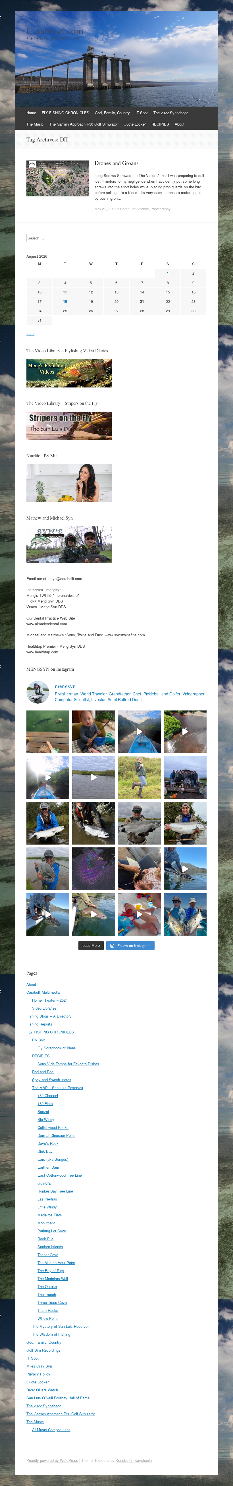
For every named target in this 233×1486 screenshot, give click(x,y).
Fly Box (38, 1040)
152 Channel (48, 1095)
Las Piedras (47, 1199)
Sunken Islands (50, 1246)
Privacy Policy (38, 1374)
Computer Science (134, 208)
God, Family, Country (112, 112)
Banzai (43, 1111)
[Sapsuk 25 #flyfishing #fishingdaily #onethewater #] (47, 823)
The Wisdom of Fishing (51, 1334)
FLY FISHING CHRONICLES (65, 112)
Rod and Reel (43, 1071)
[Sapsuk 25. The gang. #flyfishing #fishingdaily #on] (185, 777)
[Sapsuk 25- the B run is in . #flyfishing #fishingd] (47, 868)
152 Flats (45, 1103)
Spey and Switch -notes (51, 1079)
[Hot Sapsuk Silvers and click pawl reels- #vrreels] (93, 777)
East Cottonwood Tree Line (60, 1175)
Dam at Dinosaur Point (56, 1135)
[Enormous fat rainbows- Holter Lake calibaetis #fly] (185, 868)
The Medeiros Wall (53, 1278)
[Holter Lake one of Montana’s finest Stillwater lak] (47, 914)
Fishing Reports (39, 1024)
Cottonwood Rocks (53, 1127)
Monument (46, 1223)
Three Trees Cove (52, 1302)
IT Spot (142, 112)
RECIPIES (160, 124)
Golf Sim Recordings (43, 1350)
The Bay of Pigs (51, 1270)
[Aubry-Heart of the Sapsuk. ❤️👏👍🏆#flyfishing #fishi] (139, 777)
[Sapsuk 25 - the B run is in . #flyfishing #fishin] (139, 823)
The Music (35, 124)
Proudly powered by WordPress (52, 1460)
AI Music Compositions (51, 1429)
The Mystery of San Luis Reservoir (61, 1326)
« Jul (30, 333)
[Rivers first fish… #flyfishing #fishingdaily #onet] (139, 914)
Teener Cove (48, 1254)
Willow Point (48, 1318)
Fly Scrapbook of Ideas (57, 1048)
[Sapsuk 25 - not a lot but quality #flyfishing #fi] (93, 823)
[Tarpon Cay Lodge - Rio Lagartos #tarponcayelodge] (139, 731)
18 (65, 301)
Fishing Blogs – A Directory (49, 1016)
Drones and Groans (117, 163)
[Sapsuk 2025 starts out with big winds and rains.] (93, 868)
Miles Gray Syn (39, 1366)
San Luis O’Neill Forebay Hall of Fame (58, 1397)
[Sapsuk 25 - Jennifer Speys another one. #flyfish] (185, 823)
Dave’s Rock (48, 1143)
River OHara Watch (42, 1390)
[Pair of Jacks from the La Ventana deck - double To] (185, 914)
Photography (160, 208)
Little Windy (47, 1207)
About (179, 124)
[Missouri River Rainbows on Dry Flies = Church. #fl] (93, 914)
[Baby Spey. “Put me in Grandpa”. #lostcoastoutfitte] (93, 731)
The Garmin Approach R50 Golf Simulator (83, 124)
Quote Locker (135, 124)
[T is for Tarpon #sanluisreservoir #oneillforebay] (47, 731)
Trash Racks (48, 1310)
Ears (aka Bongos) (53, 1159)
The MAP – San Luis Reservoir (57, 1087)
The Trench (47, 1294)
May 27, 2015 (105, 208)
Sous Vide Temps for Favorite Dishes (68, 1063)
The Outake (47, 1286)
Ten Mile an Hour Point (56, 1262)
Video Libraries (44, 1008)
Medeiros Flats (50, 1215)
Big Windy (46, 1119)
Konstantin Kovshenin (134, 1460)
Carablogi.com (54, 30)
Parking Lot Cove (52, 1230)
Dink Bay (45, 1151)
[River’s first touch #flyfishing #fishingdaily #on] (139, 868)
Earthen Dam (48, 1167)
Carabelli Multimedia (43, 992)
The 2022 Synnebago (170, 112)
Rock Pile (45, 1238)
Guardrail (45, 1183)
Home (31, 112)
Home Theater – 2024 (50, 1000)
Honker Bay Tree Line (55, 1191)
